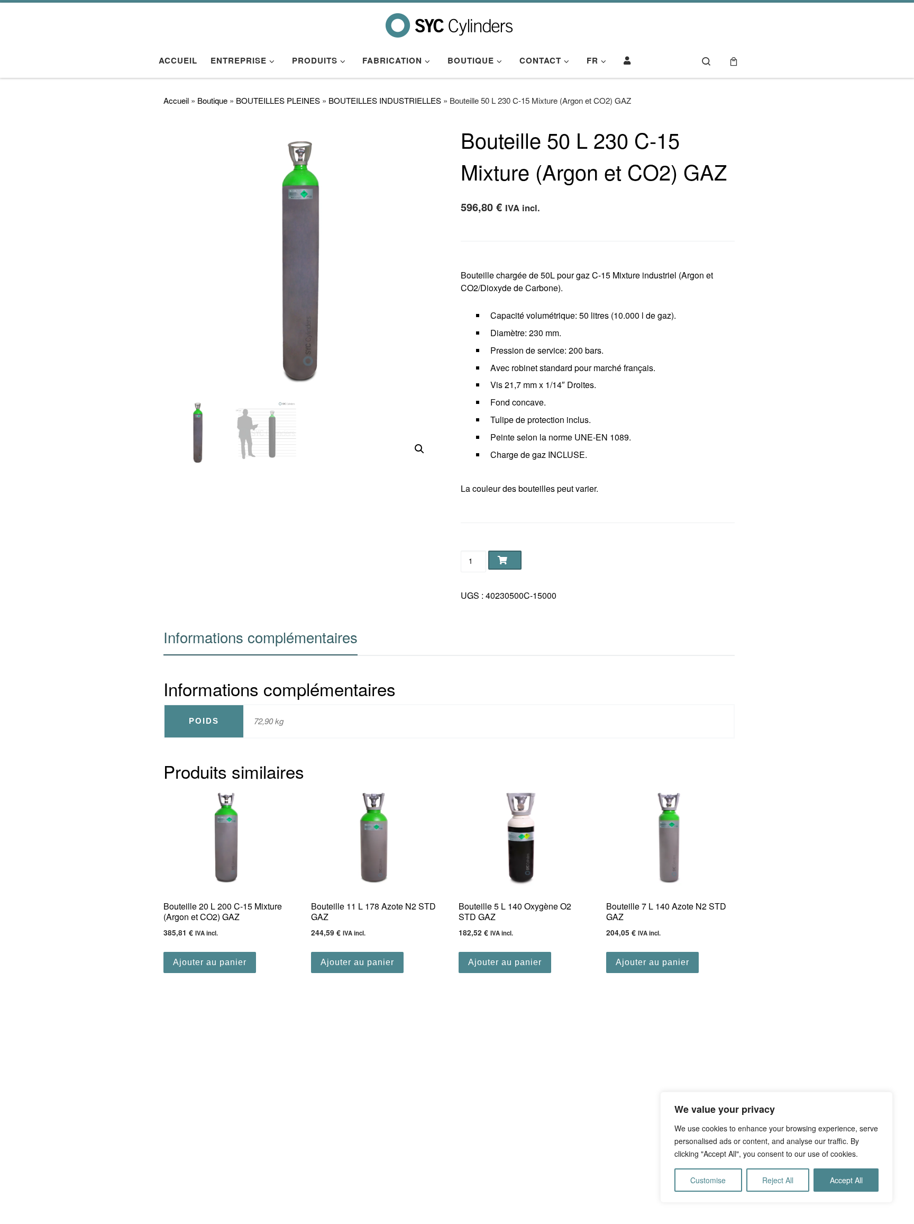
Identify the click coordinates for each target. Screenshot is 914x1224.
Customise (708, 1180)
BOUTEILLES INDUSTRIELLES (384, 100)
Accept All (846, 1180)
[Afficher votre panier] (733, 60)
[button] (419, 448)
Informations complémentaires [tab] (260, 636)
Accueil (176, 100)
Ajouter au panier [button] (209, 962)
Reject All (777, 1180)
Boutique (212, 100)
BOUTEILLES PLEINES (278, 100)
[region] (776, 1147)
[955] (505, 560)
